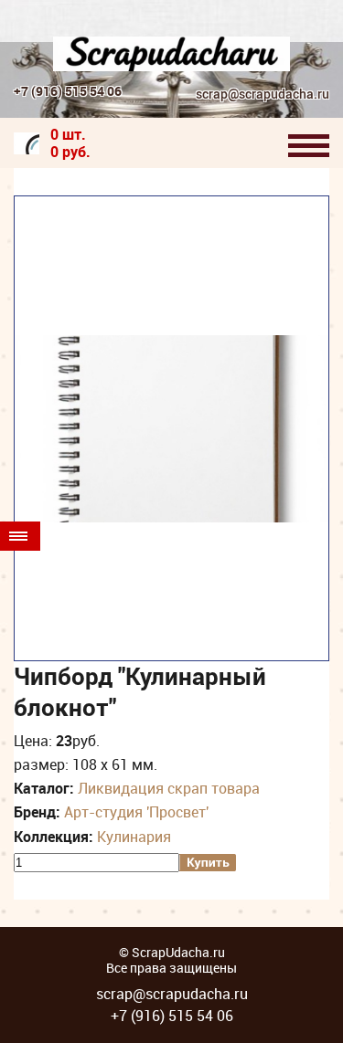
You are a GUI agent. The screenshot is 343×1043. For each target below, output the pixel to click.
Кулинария (134, 837)
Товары (20, 536)
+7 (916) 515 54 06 (68, 91)
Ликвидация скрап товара (169, 788)
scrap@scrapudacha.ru (262, 94)
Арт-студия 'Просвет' (136, 812)
